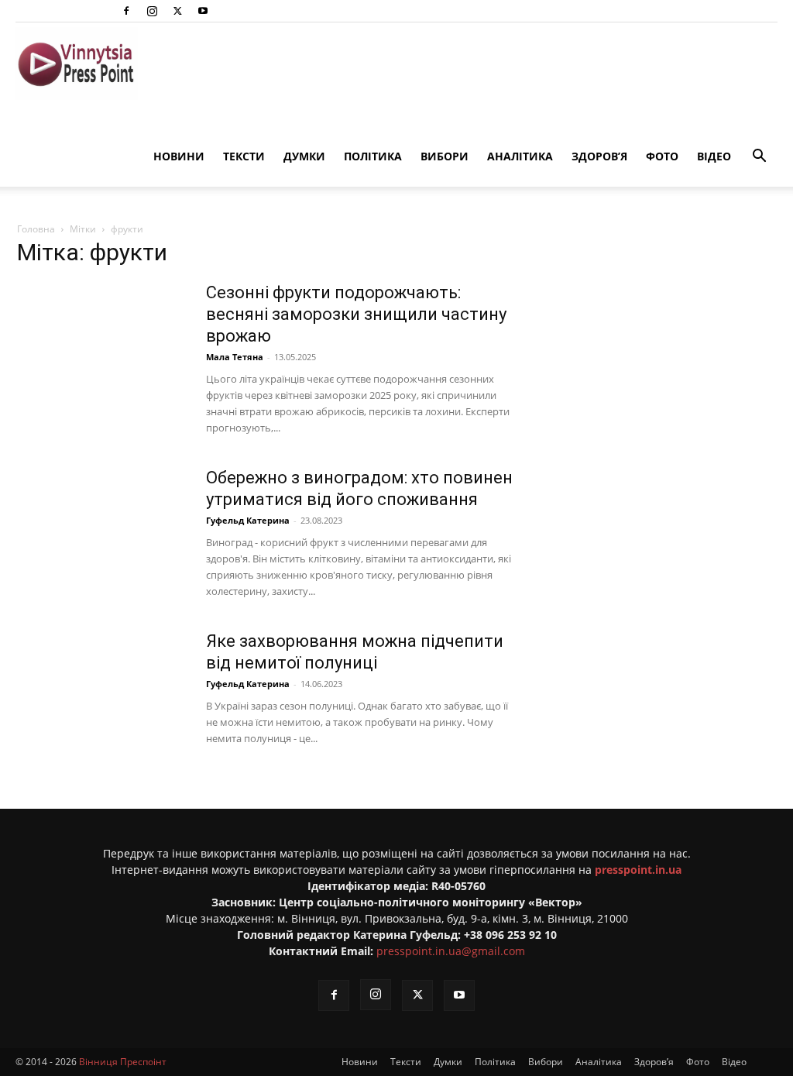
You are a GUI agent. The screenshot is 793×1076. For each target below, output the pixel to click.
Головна (36, 228)
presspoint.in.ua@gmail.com (450, 951)
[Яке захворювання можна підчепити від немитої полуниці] (101, 689)
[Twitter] (177, 11)
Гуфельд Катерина (248, 520)
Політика (373, 156)
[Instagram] (151, 11)
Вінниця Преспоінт (122, 1061)
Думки (304, 156)
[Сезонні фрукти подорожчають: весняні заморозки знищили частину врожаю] (101, 340)
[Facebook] (126, 11)
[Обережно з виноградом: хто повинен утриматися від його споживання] (101, 525)
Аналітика (520, 156)
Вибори (445, 156)
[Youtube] (203, 11)
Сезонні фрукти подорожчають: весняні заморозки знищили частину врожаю (356, 314)
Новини (178, 156)
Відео (714, 156)
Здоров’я (599, 156)
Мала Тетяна (234, 357)
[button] (759, 157)
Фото (662, 156)
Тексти (244, 156)
